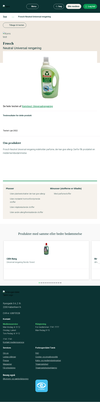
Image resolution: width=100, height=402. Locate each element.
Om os (6, 353)
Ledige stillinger (9, 357)
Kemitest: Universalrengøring (37, 106)
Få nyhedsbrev (9, 368)
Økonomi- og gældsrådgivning (15, 379)
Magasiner (7, 364)
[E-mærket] (41, 386)
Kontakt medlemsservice (13, 342)
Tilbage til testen (16, 25)
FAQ (37, 353)
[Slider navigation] (39, 282)
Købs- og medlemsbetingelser (48, 360)
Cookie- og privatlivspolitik (46, 357)
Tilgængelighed (41, 364)
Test (5, 17)
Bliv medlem (73, 6)
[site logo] (12, 6)
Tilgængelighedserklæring (46, 368)
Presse (6, 360)
